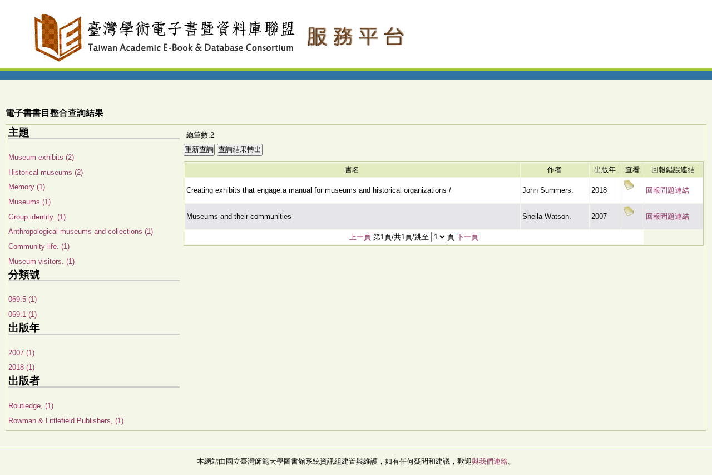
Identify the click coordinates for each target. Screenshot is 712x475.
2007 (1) (21, 353)
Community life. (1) (39, 246)
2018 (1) (21, 367)
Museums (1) (29, 202)
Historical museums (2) (45, 172)
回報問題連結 (667, 190)
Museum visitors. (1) (41, 261)
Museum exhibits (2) (41, 157)
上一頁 (360, 237)
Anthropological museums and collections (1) (80, 231)
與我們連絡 (490, 461)
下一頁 (467, 237)
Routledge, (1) (30, 405)
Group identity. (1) (37, 217)
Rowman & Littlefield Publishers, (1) (65, 421)
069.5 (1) (22, 299)
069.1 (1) (22, 314)
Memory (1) (26, 187)
